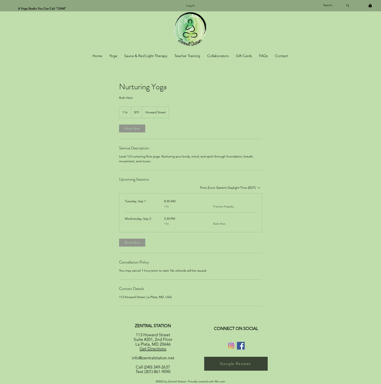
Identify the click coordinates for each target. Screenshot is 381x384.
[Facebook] (241, 346)
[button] (370, 5)
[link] (132, 128)
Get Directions (153, 348)
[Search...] (347, 5)
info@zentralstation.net (153, 357)
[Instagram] (231, 346)
